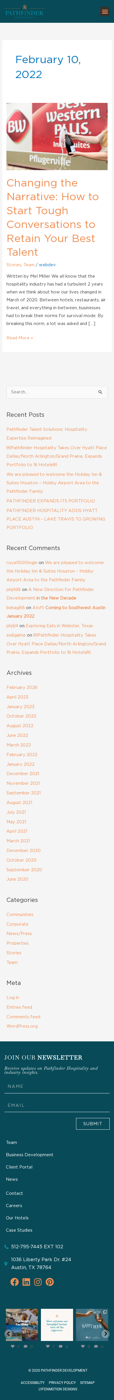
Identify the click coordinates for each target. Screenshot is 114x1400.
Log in (12, 997)
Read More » (19, 337)
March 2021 (18, 841)
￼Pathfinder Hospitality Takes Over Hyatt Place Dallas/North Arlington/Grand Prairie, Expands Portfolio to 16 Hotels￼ (56, 456)
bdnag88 (15, 608)
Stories (13, 265)
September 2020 (24, 870)
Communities (19, 914)
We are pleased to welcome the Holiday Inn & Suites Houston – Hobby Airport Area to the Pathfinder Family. (54, 483)
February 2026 (21, 687)
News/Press (19, 933)
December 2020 (23, 850)
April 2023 (17, 697)
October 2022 (21, 716)
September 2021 (23, 793)
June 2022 (17, 735)
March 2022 (18, 745)
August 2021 (19, 803)
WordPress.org (22, 1026)
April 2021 (16, 831)
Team (28, 265)
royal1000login (21, 563)
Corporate (17, 924)
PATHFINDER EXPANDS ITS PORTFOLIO (50, 501)
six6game (16, 635)
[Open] (22, 1325)
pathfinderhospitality (22, 1315)
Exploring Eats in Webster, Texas (59, 626)
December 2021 (22, 774)
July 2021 (16, 812)
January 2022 (20, 764)
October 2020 (21, 860)
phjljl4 (12, 626)
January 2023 (20, 707)
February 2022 (21, 755)
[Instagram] (34, 1337)
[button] (105, 11)
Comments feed (23, 1017)
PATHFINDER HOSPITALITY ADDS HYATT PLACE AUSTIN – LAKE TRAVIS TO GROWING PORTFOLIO (55, 519)
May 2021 (16, 822)
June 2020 (17, 879)
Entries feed (19, 1007)
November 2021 (23, 783)
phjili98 (13, 589)
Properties (17, 943)
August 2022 (19, 726)
